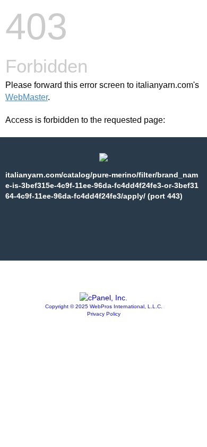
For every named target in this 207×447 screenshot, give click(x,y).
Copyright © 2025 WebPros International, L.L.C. (103, 306)
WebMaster (26, 97)
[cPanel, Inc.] (103, 297)
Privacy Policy (103, 314)
